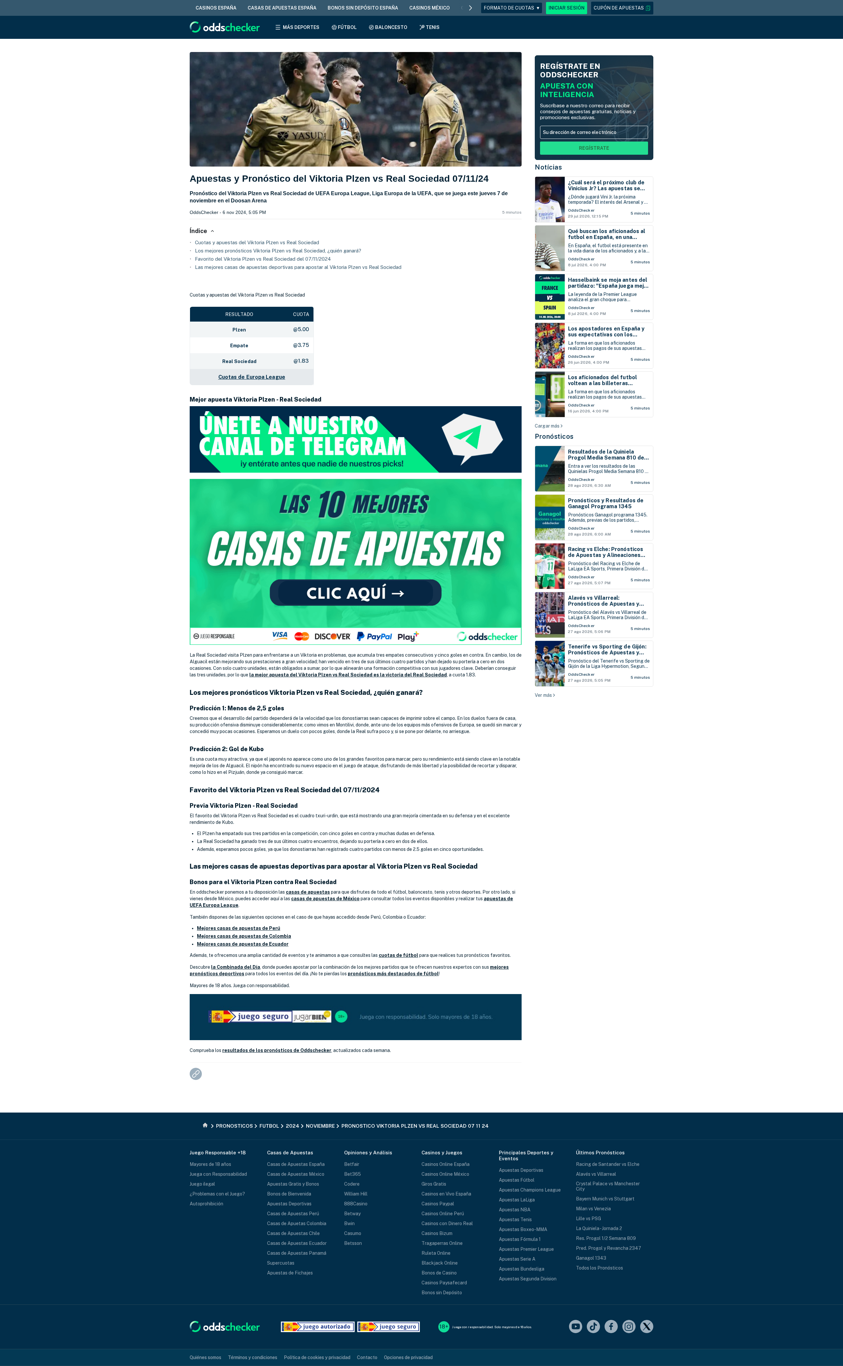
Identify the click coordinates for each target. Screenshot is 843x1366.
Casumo (352, 1233)
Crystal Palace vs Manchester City (608, 1186)
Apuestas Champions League (530, 1190)
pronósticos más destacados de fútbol (393, 973)
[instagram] (629, 1327)
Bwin (349, 1223)
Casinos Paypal (438, 1203)
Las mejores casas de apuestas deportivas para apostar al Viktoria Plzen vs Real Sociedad (298, 267)
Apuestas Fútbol (516, 1180)
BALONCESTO (391, 27)
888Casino (355, 1203)
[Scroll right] (470, 8)
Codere (352, 1184)
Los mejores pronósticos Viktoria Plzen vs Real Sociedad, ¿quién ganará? (278, 250)
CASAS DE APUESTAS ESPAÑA (282, 8)
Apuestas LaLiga (517, 1199)
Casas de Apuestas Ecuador (297, 1243)
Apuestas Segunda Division (528, 1278)
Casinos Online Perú (443, 1213)
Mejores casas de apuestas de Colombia (244, 936)
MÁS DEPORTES (301, 27)
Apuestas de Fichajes (290, 1272)
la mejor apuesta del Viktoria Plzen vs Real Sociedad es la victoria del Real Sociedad (348, 674)
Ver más (543, 695)
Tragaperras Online (442, 1243)
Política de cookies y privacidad (317, 1357)
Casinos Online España (446, 1164)
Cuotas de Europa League (251, 377)
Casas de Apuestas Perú (293, 1213)
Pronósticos (554, 436)
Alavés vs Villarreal (596, 1174)
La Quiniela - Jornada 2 (599, 1228)
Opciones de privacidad (408, 1357)
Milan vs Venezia (593, 1208)
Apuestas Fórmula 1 (520, 1239)
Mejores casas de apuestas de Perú (238, 928)
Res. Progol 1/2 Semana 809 (606, 1238)
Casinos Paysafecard (444, 1282)
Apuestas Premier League (526, 1249)
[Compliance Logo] (318, 1327)
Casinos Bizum (437, 1233)
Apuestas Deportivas (289, 1203)
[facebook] (611, 1327)
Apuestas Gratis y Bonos (293, 1184)
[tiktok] (593, 1327)
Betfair (351, 1164)
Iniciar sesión (567, 8)
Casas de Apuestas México (295, 1174)
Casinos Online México (445, 1174)
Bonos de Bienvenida (289, 1193)
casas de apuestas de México (325, 898)
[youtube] (575, 1327)
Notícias (548, 167)
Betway (352, 1213)
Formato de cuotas (511, 8)
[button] (622, 8)
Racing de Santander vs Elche (607, 1164)
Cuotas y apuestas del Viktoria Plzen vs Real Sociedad (257, 242)
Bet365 (352, 1174)
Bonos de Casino (439, 1272)
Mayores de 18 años (210, 1164)
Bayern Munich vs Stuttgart (605, 1198)
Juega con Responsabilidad (218, 1174)
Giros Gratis (434, 1184)
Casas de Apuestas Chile (293, 1233)
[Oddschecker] (225, 1327)
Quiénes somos (205, 1357)
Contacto (367, 1357)
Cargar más (547, 426)
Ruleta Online (436, 1253)
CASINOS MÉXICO (429, 8)
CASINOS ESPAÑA (216, 8)
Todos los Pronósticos (599, 1268)
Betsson (353, 1243)
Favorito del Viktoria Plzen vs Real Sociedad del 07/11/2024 (263, 259)
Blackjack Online (440, 1263)
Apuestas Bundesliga (521, 1269)
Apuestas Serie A (517, 1259)
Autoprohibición (206, 1203)
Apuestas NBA (514, 1209)
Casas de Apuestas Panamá (296, 1253)
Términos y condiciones (252, 1357)
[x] (646, 1327)
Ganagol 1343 (591, 1258)
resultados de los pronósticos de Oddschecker (276, 1050)
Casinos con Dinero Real (447, 1223)
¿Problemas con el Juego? (217, 1193)
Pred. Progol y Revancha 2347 (608, 1248)
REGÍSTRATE (594, 148)
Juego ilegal (202, 1184)
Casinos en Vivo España (446, 1193)
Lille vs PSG (588, 1218)
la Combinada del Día (235, 967)
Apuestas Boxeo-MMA (523, 1229)
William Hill (355, 1193)
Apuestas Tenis (515, 1219)
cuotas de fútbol (398, 955)
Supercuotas (280, 1263)
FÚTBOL (347, 27)
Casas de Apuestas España (296, 1164)
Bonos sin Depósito (442, 1292)
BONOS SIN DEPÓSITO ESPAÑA (363, 8)
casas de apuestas (308, 892)
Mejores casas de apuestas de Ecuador (242, 944)
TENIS (433, 27)
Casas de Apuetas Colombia (296, 1223)
